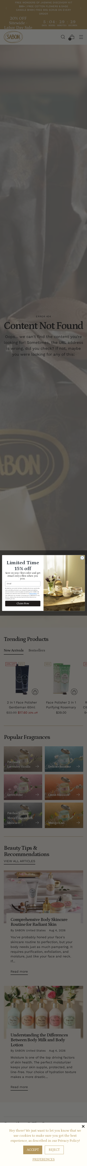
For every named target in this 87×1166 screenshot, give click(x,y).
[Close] (83, 1126)
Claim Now (22, 603)
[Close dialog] (82, 557)
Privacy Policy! (69, 1141)
